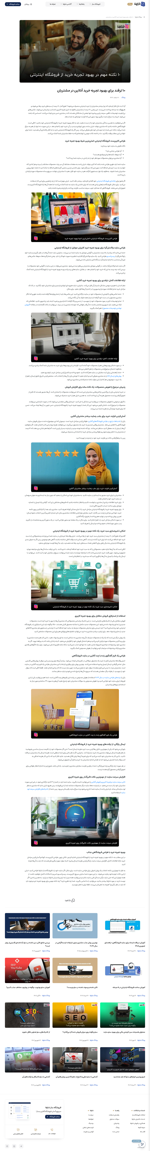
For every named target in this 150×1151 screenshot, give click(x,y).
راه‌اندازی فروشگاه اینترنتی (106, 181)
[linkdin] (14, 1146)
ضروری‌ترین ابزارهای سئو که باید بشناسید (129, 1076)
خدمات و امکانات (139, 1110)
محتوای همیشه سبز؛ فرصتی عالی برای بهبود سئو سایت (124, 1032)
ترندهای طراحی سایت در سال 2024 (108, 677)
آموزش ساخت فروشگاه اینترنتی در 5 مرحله (129, 987)
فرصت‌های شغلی (88, 1127)
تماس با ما (116, 1131)
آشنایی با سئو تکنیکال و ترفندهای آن (36, 1076)
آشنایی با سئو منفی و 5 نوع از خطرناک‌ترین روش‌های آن (76, 1076)
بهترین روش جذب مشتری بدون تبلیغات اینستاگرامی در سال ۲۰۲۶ (76, 944)
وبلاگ (123, 97)
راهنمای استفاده (114, 1115)
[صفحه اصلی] (144, 17)
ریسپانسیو (111, 256)
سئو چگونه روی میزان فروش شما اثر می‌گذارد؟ (79, 1032)
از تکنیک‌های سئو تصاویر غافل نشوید (36, 1032)
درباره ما (91, 1115)
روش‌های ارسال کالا (114, 376)
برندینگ (91, 1123)
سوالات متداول (114, 1119)
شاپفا (91, 1110)
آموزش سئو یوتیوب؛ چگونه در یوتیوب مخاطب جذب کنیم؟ (28, 987)
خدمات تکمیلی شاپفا (138, 1119)
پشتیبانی (116, 1123)
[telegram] (21, 1146)
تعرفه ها (52, 4)
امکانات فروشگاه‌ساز (138, 1115)
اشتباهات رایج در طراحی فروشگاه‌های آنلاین (104, 421)
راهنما (117, 1110)
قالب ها (142, 1131)
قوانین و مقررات (88, 1131)
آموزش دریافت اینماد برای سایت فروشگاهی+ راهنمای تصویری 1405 (125, 944)
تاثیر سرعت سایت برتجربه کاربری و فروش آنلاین (108, 782)
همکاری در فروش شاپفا (137, 1123)
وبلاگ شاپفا (138, 17)
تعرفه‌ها (91, 1119)
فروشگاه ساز (96, 4)
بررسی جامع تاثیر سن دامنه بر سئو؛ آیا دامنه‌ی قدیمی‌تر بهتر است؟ (27, 944)
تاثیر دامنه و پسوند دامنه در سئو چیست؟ (82, 987)
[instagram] (7, 1146)
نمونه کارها (141, 1127)
